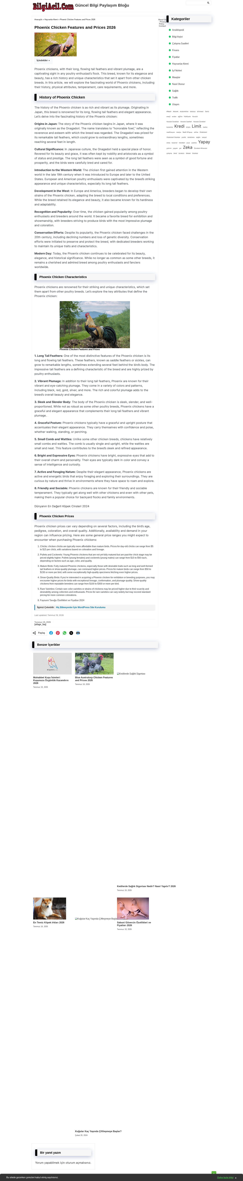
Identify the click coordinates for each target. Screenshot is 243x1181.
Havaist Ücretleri (199, 122)
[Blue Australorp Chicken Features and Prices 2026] (94, 674)
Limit (196, 126)
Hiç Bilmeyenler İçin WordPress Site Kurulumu (80, 607)
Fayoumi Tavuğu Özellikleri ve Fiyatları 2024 (62, 600)
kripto (188, 127)
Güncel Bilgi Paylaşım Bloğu (102, 5)
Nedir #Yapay (187, 132)
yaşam (175, 148)
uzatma (194, 143)
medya (178, 132)
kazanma (169, 127)
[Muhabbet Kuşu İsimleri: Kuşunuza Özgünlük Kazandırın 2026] (52, 674)
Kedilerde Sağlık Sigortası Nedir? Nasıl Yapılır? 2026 (146, 886)
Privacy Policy (162, 23)
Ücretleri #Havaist (200, 148)
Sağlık (175, 91)
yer (180, 148)
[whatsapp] (64, 633)
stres (168, 143)
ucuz (188, 143)
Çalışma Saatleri (180, 43)
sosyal (204, 137)
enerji (168, 117)
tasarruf (174, 143)
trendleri (182, 143)
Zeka (188, 147)
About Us (162, 20)
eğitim (180, 117)
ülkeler (188, 153)
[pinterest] (57, 633)
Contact (162, 26)
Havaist (195, 117)
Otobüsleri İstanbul (173, 137)
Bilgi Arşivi (177, 37)
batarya (192, 111)
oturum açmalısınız (78, 1162)
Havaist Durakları (172, 122)
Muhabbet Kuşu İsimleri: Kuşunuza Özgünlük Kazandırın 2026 (50, 680)
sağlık (198, 137)
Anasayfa (38, 19)
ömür (175, 153)
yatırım (168, 148)
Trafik (175, 97)
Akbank (175, 111)
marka (205, 127)
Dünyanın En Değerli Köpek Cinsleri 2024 (61, 506)
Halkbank (187, 117)
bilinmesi (200, 111)
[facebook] (51, 633)
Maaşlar (176, 77)
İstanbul (195, 153)
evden (174, 117)
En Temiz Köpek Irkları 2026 (48, 922)
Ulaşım (175, 104)
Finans (175, 50)
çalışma (169, 153)
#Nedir (168, 111)
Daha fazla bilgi (225, 1177)
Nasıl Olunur (178, 84)
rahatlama (190, 137)
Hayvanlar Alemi (51, 19)
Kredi (179, 126)
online (196, 132)
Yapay (204, 142)
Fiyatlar (176, 57)
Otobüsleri (203, 132)
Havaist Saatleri (186, 122)
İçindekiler (42, 60)
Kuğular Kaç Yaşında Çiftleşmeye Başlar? (98, 1131)
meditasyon (170, 132)
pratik (184, 137)
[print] (78, 633)
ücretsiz (181, 153)
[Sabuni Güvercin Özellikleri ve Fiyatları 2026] (133, 919)
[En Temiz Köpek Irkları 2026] (49, 919)
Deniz (207, 111)
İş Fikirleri (177, 70)
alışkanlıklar (184, 111)
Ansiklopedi (178, 30)
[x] (71, 633)
